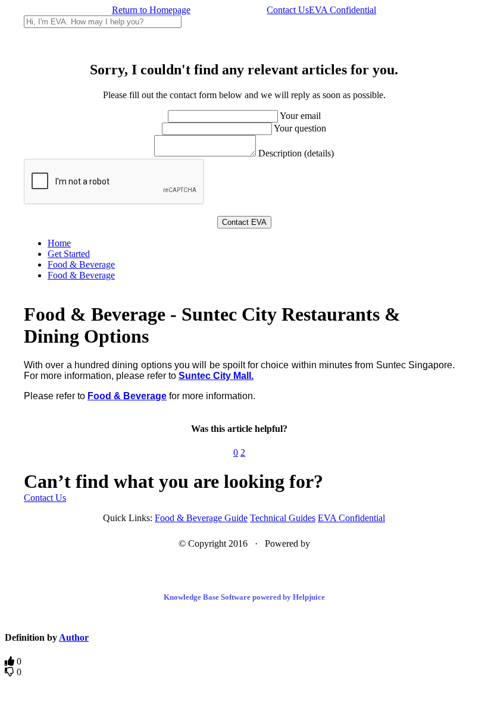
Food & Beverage (81, 264)
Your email (300, 116)
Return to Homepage (151, 10)
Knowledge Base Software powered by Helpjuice (244, 597)
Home (59, 243)
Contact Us (288, 10)
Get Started (69, 254)
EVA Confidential (342, 10)
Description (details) (296, 153)
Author (74, 637)
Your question (300, 128)
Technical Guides (282, 518)
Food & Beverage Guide (201, 518)
